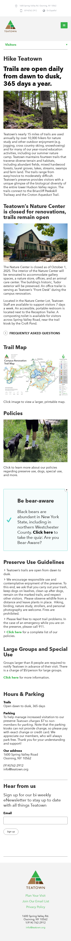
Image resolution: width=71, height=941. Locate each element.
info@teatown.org (35, 927)
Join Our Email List (35, 901)
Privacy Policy (35, 907)
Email (7, 813)
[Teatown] (10, 26)
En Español (52, 10)
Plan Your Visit (35, 895)
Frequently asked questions (34, 333)
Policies (13, 413)
